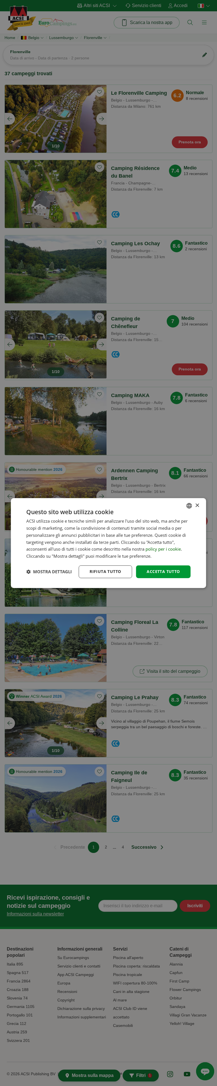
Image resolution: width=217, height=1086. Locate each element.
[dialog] (108, 543)
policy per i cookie (163, 549)
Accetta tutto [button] (163, 571)
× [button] (197, 505)
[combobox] (189, 505)
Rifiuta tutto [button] (105, 571)
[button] (49, 571)
